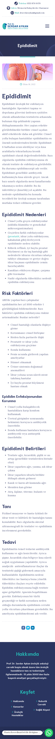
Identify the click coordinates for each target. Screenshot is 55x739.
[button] (49, 733)
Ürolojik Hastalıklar (17, 713)
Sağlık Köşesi (43, 709)
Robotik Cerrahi (42, 703)
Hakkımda (18, 701)
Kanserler (18, 706)
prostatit (14, 236)
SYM (27, 734)
